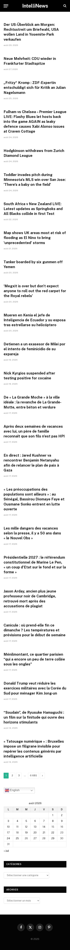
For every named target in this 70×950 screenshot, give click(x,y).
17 (8, 832)
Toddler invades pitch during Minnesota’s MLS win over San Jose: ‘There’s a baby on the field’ (35, 180)
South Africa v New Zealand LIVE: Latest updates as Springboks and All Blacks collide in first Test (33, 209)
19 (26, 832)
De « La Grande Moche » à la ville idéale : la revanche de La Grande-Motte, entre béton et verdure (32, 402)
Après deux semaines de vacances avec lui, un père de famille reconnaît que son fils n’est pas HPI (34, 431)
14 (44, 826)
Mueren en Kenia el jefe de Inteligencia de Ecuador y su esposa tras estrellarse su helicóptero (35, 320)
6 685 (33, 775)
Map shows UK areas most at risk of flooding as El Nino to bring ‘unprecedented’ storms (35, 238)
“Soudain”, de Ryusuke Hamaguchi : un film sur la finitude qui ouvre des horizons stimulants (34, 717)
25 (17, 838)
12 (26, 826)
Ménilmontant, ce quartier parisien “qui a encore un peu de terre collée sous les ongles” (34, 659)
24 (8, 838)
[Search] (64, 6)
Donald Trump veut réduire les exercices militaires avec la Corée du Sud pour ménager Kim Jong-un (35, 688)
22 (52, 832)
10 (8, 826)
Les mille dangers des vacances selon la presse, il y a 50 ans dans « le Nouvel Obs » (32, 533)
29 (52, 838)
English (14, 790)
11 (17, 826)
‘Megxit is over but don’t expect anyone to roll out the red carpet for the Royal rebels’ (35, 291)
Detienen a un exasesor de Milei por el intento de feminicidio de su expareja (34, 349)
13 (35, 826)
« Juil (6, 850)
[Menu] (6, 6)
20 (35, 832)
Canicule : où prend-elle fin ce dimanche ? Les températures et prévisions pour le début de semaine (35, 630)
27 (35, 838)
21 (44, 832)
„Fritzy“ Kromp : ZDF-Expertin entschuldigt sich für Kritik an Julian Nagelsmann (35, 88)
